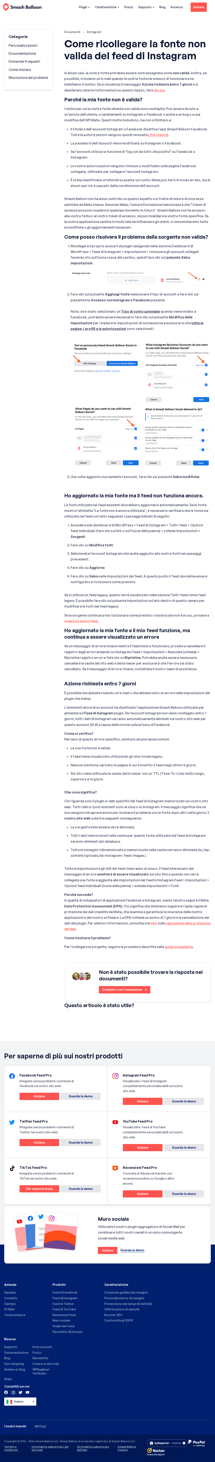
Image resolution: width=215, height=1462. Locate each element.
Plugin (83, 7)
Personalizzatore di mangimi (124, 1298)
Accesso (176, 7)
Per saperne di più (36, 1189)
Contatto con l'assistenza (122, 989)
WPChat (40, 1426)
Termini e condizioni (11, 1448)
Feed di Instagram (64, 1298)
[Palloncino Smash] (22, 7)
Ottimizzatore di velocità (121, 1309)
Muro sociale (61, 1320)
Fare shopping (14, 1363)
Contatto (10, 1298)
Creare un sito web (46, 1363)
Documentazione (22, 53)
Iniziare (198, 7)
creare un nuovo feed (81, 621)
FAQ (154, 923)
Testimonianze (14, 1315)
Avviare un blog (14, 1369)
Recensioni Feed (64, 1315)
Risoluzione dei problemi (28, 77)
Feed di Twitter (63, 1304)
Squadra (10, 1292)
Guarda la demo (81, 1096)
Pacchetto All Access (67, 1332)
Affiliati (9, 1309)
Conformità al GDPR (118, 1320)
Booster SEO (113, 1315)
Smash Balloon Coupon (127, 1448)
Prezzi (128, 7)
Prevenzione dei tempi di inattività (128, 1304)
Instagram (94, 32)
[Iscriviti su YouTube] (27, 1392)
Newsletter (41, 1358)
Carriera (10, 1304)
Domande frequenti (24, 61)
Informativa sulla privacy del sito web (49, 1448)
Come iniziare (20, 70)
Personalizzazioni (23, 45)
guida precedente (179, 947)
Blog (162, 7)
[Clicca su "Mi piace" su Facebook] (6, 1392)
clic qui (159, 90)
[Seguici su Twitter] (20, 1392)
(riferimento (157, 135)
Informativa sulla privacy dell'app (93, 1448)
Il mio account (42, 1347)
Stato (8, 1379)
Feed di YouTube (64, 1309)
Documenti (72, 32)
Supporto (145, 7)
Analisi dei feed (63, 1326)
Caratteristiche (106, 7)
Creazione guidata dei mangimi (126, 1292)
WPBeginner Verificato (41, 1371)
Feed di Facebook (64, 1292)
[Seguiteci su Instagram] (13, 1392)
